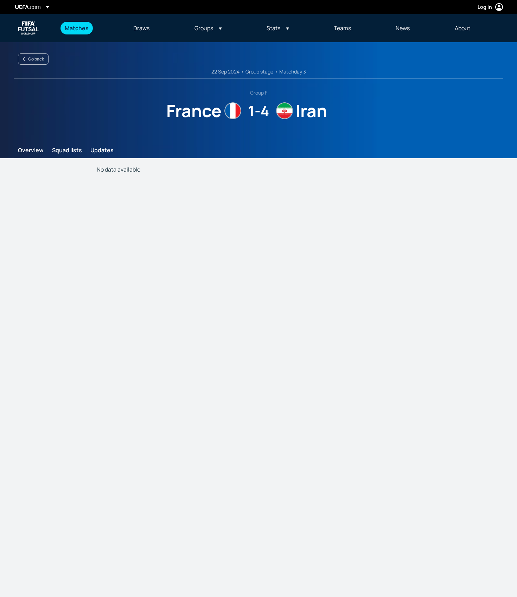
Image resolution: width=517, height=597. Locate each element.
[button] (208, 28)
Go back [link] (36, 59)
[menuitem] (90, 28)
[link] (76, 28)
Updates (102, 150)
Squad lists (67, 150)
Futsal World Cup (28, 28)
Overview (31, 150)
